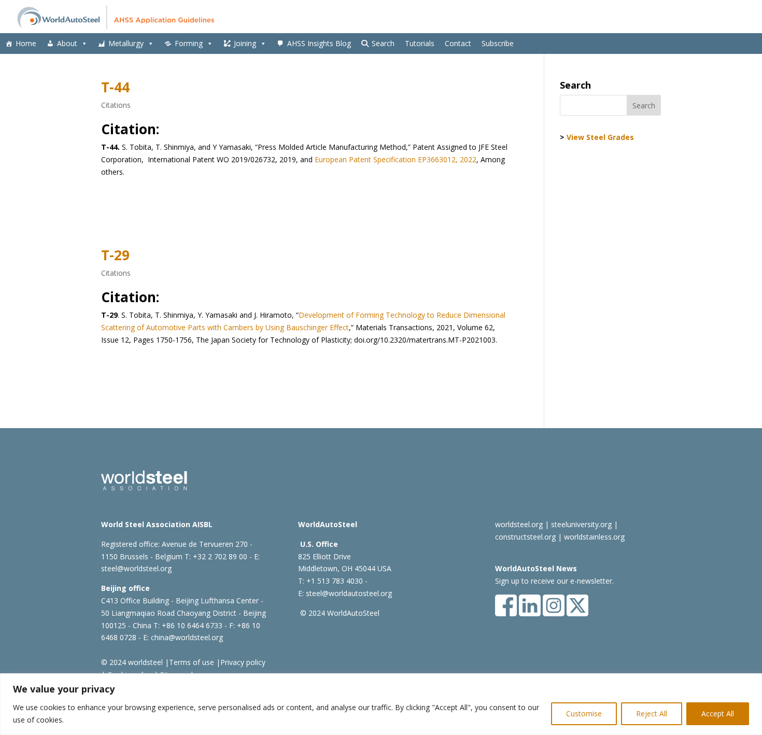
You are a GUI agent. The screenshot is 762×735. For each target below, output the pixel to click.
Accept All (717, 713)
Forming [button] (189, 43)
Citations (116, 105)
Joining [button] (245, 43)
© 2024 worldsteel (132, 662)
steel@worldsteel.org (136, 568)
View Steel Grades (600, 137)
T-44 (115, 87)
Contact (458, 43)
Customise (584, 713)
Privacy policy (242, 662)
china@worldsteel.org (187, 637)
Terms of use (191, 662)
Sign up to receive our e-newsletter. (554, 581)
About (67, 43)
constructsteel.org (525, 537)
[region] (381, 704)
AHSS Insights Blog (319, 43)
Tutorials (419, 43)
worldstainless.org (594, 537)
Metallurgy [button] (126, 43)
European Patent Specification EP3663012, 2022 (395, 159)
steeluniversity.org (581, 524)
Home (26, 43)
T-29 (115, 255)
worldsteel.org (519, 524)
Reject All (651, 713)
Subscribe (498, 43)
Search (383, 43)
